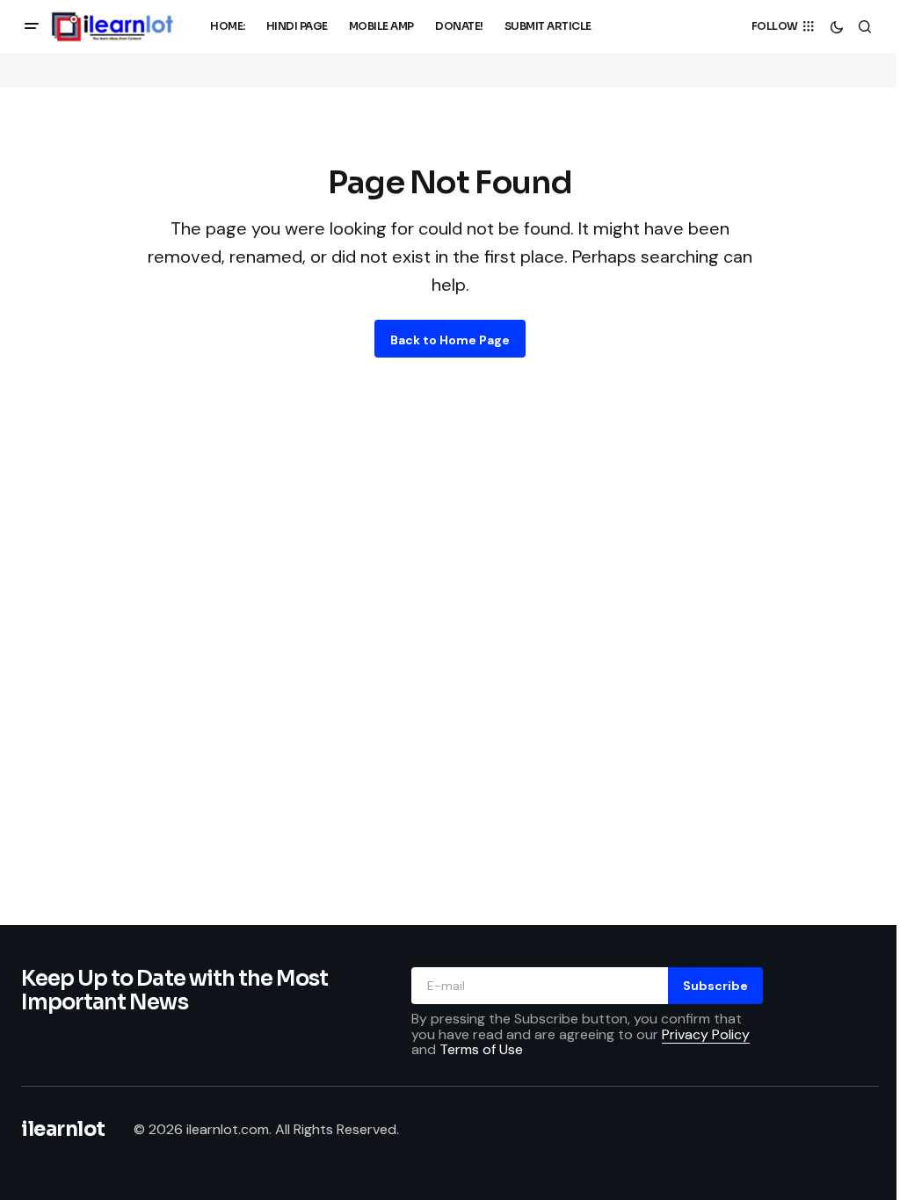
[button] (31, 26)
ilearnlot (63, 1129)
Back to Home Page (450, 340)
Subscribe (715, 986)
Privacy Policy (706, 1034)
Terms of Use (481, 1049)
